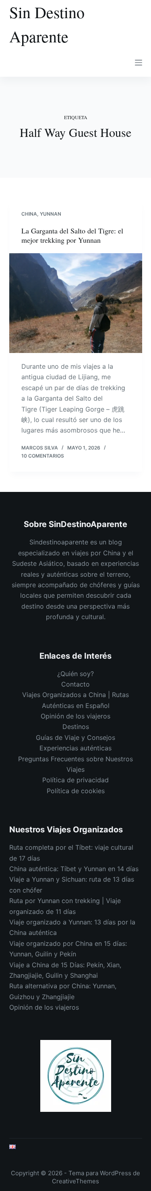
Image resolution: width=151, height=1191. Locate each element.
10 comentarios (42, 456)
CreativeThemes (75, 1181)
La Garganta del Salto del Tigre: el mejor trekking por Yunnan (72, 235)
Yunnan (50, 214)
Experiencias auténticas (75, 748)
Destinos (75, 727)
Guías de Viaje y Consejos (75, 737)
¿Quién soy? (75, 674)
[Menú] (138, 62)
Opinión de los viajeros (75, 716)
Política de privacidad (75, 780)
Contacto (75, 684)
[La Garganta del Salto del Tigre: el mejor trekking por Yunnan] (75, 303)
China (29, 214)
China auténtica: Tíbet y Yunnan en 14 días (74, 869)
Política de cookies (76, 791)
